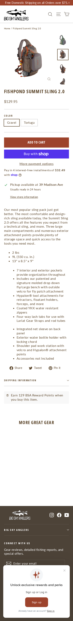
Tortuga (29, 122)
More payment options (36, 164)
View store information (24, 197)
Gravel (11, 122)
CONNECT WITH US (17, 543)
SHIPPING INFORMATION (20, 380)
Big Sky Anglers (16, 530)
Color (8, 115)
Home (7, 28)
